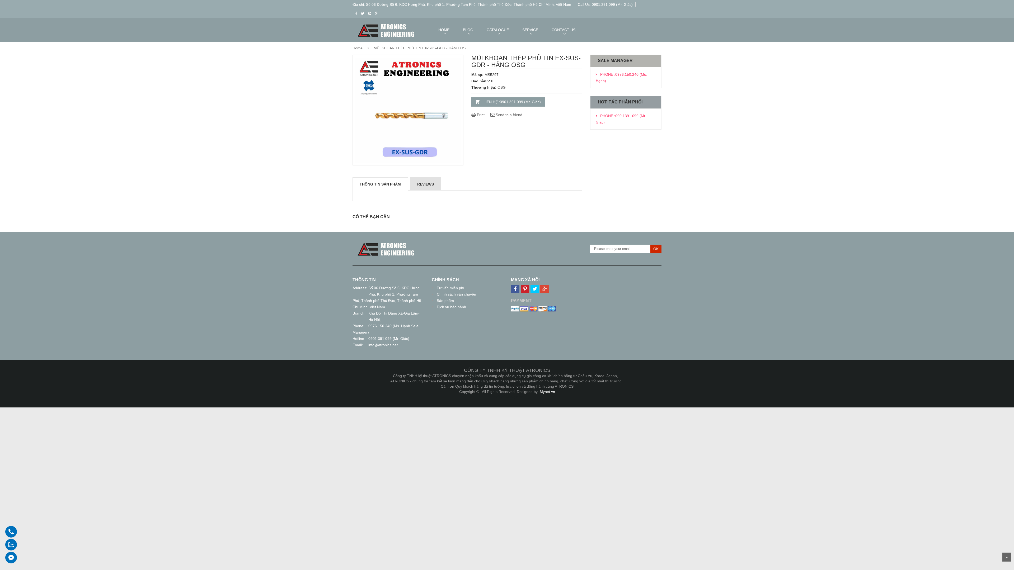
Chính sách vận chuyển (456, 294)
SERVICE (530, 30)
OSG (501, 87)
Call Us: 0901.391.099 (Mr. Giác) (605, 4)
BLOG (468, 30)
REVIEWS (425, 184)
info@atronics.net (383, 345)
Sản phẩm (445, 300)
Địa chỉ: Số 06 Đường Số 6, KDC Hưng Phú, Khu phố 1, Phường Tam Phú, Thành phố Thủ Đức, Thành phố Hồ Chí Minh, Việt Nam (462, 4)
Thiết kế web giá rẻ (507, 397)
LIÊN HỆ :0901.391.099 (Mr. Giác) (512, 102)
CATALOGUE (498, 30)
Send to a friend (509, 115)
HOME (443, 30)
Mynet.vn (547, 392)
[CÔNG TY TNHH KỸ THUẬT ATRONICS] (386, 243)
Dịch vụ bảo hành (451, 307)
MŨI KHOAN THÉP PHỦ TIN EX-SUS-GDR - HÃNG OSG (421, 48)
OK (656, 249)
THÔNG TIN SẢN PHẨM (380, 184)
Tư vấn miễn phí (450, 288)
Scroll (1006, 557)
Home (358, 48)
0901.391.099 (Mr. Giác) (388, 338)
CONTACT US (563, 30)
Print (480, 115)
